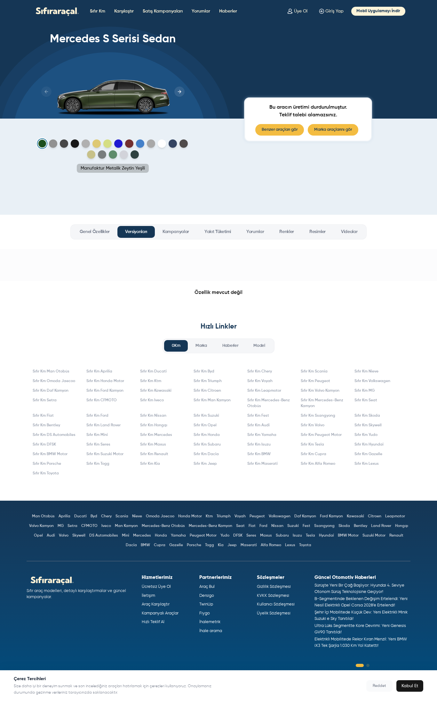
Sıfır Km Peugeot (315, 381)
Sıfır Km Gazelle (368, 454)
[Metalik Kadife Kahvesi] (91, 154)
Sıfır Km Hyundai (369, 444)
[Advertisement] (218, 265)
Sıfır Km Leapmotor (264, 391)
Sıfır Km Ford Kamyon (104, 391)
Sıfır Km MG (364, 391)
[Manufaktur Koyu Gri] (64, 143)
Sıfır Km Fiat (43, 416)
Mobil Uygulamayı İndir (378, 11)
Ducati (80, 516)
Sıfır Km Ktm (150, 381)
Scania (121, 516)
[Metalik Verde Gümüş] (113, 154)
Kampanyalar (176, 231)
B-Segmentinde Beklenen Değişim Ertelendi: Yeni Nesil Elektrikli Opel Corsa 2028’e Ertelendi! (361, 602)
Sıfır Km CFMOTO (101, 400)
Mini (125, 536)
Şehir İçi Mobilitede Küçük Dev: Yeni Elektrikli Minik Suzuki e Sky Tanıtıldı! (361, 615)
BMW (145, 545)
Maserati (249, 545)
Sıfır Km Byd (204, 371)
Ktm (209, 516)
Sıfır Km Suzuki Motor (104, 454)
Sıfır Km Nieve (366, 371)
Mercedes (142, 536)
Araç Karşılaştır (156, 604)
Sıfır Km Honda (207, 435)
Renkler (286, 231)
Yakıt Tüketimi (217, 231)
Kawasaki (355, 516)
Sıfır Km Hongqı (153, 425)
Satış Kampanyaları (163, 11)
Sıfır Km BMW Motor (50, 454)
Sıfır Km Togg (97, 464)
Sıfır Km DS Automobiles (54, 435)
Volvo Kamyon (41, 526)
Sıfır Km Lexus (366, 464)
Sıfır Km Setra (45, 400)
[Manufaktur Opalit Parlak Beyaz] (162, 143)
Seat (240, 526)
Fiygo (204, 613)
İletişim (148, 596)
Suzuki (293, 526)
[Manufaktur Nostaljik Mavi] (140, 143)
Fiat (252, 526)
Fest (306, 526)
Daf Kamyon (305, 516)
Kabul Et (409, 686)
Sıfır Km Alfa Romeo (318, 464)
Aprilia (64, 516)
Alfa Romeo (271, 545)
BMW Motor (348, 536)
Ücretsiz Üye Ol (156, 587)
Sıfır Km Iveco (152, 400)
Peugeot (257, 516)
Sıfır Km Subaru (207, 444)
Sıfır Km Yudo (365, 435)
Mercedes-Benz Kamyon (210, 526)
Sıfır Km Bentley (46, 425)
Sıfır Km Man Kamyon (212, 400)
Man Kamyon (126, 526)
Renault (396, 536)
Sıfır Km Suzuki (206, 416)
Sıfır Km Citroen (207, 391)
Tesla (310, 536)
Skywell (78, 536)
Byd (94, 516)
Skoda (344, 526)
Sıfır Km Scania (314, 371)
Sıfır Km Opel (205, 425)
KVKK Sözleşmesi (273, 596)
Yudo (224, 536)
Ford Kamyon (331, 516)
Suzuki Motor (373, 536)
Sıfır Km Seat (365, 400)
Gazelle (176, 545)
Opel (38, 536)
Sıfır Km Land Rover (103, 425)
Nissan (277, 526)
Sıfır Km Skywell (368, 425)
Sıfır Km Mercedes (156, 435)
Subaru (282, 536)
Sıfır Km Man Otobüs (51, 371)
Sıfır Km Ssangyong (318, 416)
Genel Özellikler (95, 231)
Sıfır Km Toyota (46, 473)
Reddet (379, 686)
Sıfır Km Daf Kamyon (50, 391)
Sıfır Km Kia (150, 464)
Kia (221, 545)
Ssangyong (324, 526)
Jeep (232, 545)
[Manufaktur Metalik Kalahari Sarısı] (107, 143)
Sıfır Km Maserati (262, 464)
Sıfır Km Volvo (312, 425)
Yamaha (178, 536)
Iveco (106, 526)
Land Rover (381, 526)
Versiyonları (136, 231)
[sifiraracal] (56, 11)
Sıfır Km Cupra (313, 454)
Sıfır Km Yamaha (261, 435)
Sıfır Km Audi (258, 425)
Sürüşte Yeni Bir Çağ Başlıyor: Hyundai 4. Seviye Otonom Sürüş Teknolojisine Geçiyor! (359, 588)
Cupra (159, 545)
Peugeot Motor (203, 536)
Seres (251, 536)
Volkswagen (279, 516)
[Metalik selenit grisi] (102, 154)
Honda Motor (190, 516)
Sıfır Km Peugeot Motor (321, 435)
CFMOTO (89, 526)
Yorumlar (201, 11)
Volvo (63, 536)
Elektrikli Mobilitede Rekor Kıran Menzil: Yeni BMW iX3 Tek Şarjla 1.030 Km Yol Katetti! (360, 642)
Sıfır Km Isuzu (259, 444)
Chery (106, 516)
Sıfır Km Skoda (367, 416)
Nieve (137, 516)
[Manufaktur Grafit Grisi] (53, 143)
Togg (209, 545)
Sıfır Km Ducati (153, 371)
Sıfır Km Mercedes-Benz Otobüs (268, 403)
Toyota (305, 545)
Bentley (360, 526)
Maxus (266, 536)
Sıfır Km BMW (259, 454)
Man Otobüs (43, 516)
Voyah (240, 516)
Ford (263, 526)
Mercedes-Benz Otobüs (163, 526)
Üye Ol (300, 11)
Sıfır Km (97, 11)
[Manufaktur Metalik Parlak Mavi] (118, 143)
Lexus (290, 545)
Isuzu (297, 536)
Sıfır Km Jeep (205, 464)
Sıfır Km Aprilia (99, 371)
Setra (72, 526)
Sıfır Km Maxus (153, 444)
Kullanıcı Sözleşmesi (276, 604)
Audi (51, 536)
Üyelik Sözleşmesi (273, 613)
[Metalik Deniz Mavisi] (173, 143)
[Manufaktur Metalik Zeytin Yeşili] (42, 143)
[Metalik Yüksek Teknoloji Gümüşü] (124, 154)
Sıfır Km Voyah (260, 381)
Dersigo (206, 596)
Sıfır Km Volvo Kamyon (320, 391)
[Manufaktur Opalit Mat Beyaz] (151, 143)
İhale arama (210, 631)
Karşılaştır (124, 11)
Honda (161, 536)
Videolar (349, 231)
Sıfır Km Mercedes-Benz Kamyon (322, 403)
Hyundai (326, 536)
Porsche (194, 545)
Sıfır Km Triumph (208, 381)
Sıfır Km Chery (259, 371)
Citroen (374, 516)
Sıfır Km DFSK (44, 444)
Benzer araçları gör (280, 130)
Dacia (131, 545)
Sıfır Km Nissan (153, 416)
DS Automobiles (103, 536)
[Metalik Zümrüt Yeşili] (135, 154)
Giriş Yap (334, 11)
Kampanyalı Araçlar (160, 613)
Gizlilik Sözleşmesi (274, 587)
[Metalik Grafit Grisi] (183, 143)
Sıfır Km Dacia (206, 454)
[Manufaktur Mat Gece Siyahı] (75, 143)
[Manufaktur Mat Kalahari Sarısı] (96, 143)
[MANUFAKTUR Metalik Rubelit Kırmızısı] (129, 143)
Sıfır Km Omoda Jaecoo (54, 381)
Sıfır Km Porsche (47, 464)
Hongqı (401, 526)
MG (61, 526)
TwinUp (206, 604)
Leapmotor (395, 516)
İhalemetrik (209, 622)
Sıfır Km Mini (97, 435)
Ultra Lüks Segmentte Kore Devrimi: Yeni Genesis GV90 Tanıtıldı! (360, 629)
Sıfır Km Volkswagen (372, 381)
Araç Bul (207, 587)
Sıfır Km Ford (97, 416)
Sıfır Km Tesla (312, 444)
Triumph (224, 516)
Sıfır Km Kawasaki (155, 391)
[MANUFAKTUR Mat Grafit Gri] (86, 143)
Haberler (228, 11)
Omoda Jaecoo (160, 516)
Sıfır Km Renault (154, 454)
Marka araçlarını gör (333, 130)
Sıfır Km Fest (258, 416)
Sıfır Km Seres (98, 444)
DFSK (237, 536)
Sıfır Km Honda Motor (105, 381)
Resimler (317, 231)
